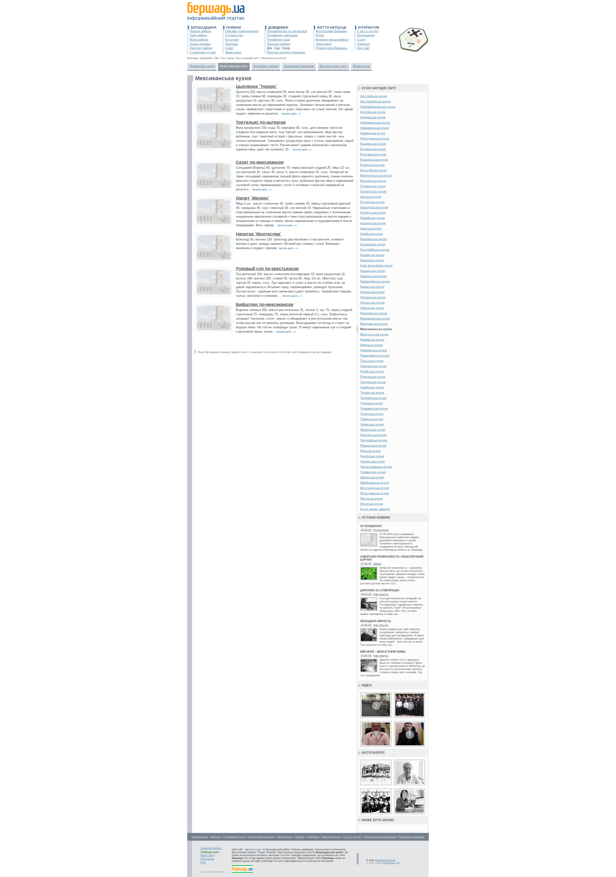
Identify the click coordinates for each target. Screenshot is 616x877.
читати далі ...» (291, 113)
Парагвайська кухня (374, 355)
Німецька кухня (371, 345)
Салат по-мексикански (260, 162)
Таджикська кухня (373, 398)
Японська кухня (371, 504)
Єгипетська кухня (373, 212)
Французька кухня (373, 445)
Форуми (215, 836)
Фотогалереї (373, 752)
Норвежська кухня (373, 350)
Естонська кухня (372, 202)
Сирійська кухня (372, 387)
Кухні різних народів (375, 509)
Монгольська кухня (374, 334)
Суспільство (234, 35)
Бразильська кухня (374, 159)
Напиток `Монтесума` (259, 234)
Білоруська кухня (373, 149)
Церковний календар (299, 66)
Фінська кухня (370, 451)
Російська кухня (372, 371)
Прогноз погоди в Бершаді (286, 52)
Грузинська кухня (372, 186)
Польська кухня (371, 361)
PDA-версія (207, 859)
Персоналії (324, 44)
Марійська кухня (372, 340)
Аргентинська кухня (374, 138)
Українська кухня (372, 430)
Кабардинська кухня (375, 281)
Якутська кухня (371, 498)
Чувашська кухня (372, 472)
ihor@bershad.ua (385, 860)
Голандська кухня (373, 191)
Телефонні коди (278, 39)
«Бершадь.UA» (391, 863)
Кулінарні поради (265, 66)
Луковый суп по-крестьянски (267, 268)
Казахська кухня (372, 287)
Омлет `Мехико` (253, 198)
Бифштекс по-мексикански (264, 304)
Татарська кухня (372, 392)
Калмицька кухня (372, 244)
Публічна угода (209, 851)
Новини (233, 27)
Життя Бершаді (331, 27)
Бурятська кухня (372, 165)
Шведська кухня (372, 477)
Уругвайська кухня (373, 440)
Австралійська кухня (375, 101)
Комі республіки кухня (376, 265)
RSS (203, 862)
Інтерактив (368, 27)
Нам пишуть (380, 594)
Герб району (198, 35)
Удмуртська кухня (373, 435)
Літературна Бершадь (331, 48)
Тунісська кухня (371, 414)
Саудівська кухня (373, 382)
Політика (231, 44)
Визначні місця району (332, 39)
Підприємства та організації (287, 31)
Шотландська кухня (374, 488)
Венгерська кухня (373, 181)
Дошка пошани (200, 44)
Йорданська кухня (373, 239)
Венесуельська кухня (376, 175)
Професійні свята (202, 66)
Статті (361, 39)
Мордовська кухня (373, 313)
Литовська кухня (372, 302)
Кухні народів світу (234, 66)
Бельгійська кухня (373, 170)
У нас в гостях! (368, 31)
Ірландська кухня (373, 223)
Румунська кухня (372, 377)
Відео (320, 35)
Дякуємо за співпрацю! (379, 590)
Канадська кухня (372, 271)
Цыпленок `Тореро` (256, 86)
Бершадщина (204, 27)
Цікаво (377, 563)
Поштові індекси (278, 44)
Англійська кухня (372, 112)
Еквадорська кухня (374, 207)
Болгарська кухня (373, 154)
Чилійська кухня (372, 456)
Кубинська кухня (372, 292)
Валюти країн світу (333, 66)
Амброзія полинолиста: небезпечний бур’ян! (392, 558)
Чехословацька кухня (376, 467)
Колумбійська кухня (374, 249)
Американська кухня (375, 122)
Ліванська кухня (372, 308)
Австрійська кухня (373, 96)
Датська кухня (370, 197)
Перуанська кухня (373, 366)
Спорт (229, 48)
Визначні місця (331, 836)
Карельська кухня (373, 276)
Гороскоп (363, 44)
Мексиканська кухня (376, 329)
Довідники (278, 27)
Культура (231, 39)
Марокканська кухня (375, 318)
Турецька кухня (371, 403)
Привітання (233, 52)
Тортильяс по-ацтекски (261, 122)
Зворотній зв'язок (211, 848)
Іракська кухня (371, 228)
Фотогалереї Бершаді (331, 31)
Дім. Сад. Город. (279, 48)
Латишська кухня (372, 297)
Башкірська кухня (373, 144)
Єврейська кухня (372, 218)
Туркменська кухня (374, 408)
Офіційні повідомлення (241, 31)
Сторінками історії (203, 52)
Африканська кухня (374, 128)
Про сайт (363, 48)
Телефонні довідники (282, 35)
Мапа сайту (207, 855)
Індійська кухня (371, 234)
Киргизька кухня (372, 260)
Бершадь (255, 849)
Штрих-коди (361, 66)
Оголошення (366, 35)
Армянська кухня (372, 133)
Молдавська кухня (373, 324)
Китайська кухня (372, 255)
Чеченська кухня (372, 461)
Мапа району (199, 39)
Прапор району (200, 31)
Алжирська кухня (372, 117)
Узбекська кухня (372, 424)
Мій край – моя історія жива (383, 651)
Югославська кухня (374, 493)
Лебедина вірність (375, 621)
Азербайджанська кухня (377, 107)
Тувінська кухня (371, 419)
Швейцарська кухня (374, 482)
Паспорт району (201, 48)
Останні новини (376, 517)
